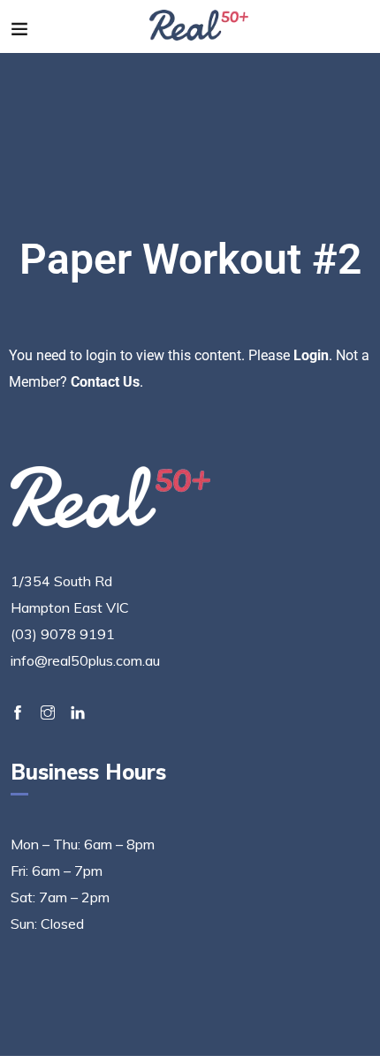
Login (311, 355)
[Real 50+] (199, 26)
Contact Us (105, 381)
